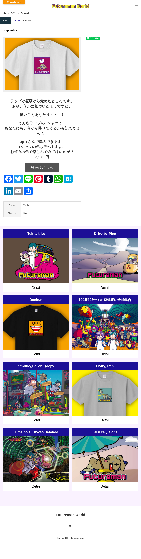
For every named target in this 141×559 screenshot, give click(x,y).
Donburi (36, 300)
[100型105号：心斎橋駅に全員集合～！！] (105, 333)
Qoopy (52, 390)
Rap (25, 213)
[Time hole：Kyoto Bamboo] (36, 465)
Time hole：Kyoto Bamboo (36, 432)
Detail (36, 288)
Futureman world (70, 515)
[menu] (136, 5)
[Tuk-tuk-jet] (36, 265)
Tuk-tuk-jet (36, 233)
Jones (31, 258)
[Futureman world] (70, 4)
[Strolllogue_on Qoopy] (36, 398)
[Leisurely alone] (105, 464)
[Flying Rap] (105, 398)
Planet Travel (123, 258)
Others (44, 324)
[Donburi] (36, 331)
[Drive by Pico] (105, 265)
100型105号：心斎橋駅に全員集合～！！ (105, 301)
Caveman (54, 258)
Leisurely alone (104, 432)
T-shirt (5, 20)
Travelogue (36, 458)
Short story (44, 258)
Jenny (25, 258)
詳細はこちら (42, 167)
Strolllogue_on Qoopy (36, 366)
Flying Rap (105, 366)
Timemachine (57, 455)
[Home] (4, 13)
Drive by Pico (105, 233)
